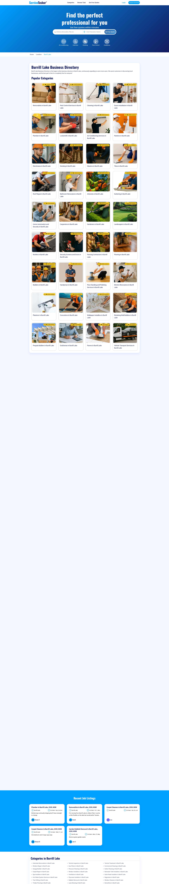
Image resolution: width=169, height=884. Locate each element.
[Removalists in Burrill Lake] (44, 93)
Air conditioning (63, 45)
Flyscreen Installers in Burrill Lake (78, 877)
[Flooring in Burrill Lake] (125, 242)
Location (39, 54)
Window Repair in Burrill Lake (41, 866)
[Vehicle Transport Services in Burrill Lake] (125, 333)
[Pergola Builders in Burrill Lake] (44, 333)
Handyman (107, 45)
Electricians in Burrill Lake (42, 166)
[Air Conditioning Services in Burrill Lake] (98, 123)
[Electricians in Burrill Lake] (44, 153)
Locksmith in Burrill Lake (68, 136)
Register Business (134, 2)
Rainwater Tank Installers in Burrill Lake (116, 871)
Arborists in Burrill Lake (95, 194)
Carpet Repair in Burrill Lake (41, 871)
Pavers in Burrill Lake (94, 345)
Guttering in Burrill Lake (122, 194)
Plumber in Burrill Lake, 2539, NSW (43, 807)
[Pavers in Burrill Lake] (98, 333)
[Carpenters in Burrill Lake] (71, 212)
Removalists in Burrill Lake (42, 105)
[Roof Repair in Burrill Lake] (44, 181)
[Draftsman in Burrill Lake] (71, 333)
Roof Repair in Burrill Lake (42, 194)
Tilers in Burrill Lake (121, 166)
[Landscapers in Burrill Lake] (125, 212)
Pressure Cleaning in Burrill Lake (78, 869)
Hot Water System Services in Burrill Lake (45, 877)
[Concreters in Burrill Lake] (71, 303)
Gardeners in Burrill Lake (95, 224)
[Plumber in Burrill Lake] (44, 123)
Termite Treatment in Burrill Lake (114, 863)
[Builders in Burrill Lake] (44, 272)
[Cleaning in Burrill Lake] (98, 93)
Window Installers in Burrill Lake (78, 871)
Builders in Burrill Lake (40, 285)
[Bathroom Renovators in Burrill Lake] (71, 181)
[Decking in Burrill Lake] (71, 153)
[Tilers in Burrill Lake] (125, 153)
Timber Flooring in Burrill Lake (42, 883)
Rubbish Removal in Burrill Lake (78, 880)
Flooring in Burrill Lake (121, 254)
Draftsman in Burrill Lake (68, 345)
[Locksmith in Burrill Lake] (71, 123)
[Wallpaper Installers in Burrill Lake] (98, 303)
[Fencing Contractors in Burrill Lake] (98, 242)
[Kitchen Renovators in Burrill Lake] (125, 272)
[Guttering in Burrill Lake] (125, 181)
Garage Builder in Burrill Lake (41, 869)
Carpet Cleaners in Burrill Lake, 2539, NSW (122, 807)
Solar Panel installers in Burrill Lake (115, 874)
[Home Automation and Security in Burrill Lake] (44, 212)
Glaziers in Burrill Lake (94, 166)
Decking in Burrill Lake (67, 166)
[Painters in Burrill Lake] (125, 123)
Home (32, 54)
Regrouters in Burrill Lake (112, 877)
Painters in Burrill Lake (122, 136)
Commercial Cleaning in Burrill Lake (115, 866)
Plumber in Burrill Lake (40, 136)
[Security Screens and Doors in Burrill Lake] (71, 242)
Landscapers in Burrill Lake (123, 224)
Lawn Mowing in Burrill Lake (77, 883)
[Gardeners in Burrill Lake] (98, 212)
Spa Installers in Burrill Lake (41, 874)
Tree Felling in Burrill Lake (40, 880)
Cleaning (85, 45)
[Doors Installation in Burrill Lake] (125, 93)
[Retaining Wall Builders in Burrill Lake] (125, 303)
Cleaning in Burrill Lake (95, 105)
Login (124, 2)
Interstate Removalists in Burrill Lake (43, 863)
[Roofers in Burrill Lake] (44, 242)
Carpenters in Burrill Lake (69, 224)
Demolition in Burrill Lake (112, 883)
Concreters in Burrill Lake (68, 315)
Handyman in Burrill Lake (68, 285)
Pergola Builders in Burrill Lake (43, 345)
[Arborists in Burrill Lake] (98, 181)
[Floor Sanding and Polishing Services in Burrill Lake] (98, 272)
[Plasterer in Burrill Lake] (44, 303)
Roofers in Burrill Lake (40, 254)
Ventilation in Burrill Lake (76, 874)
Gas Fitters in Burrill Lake (76, 866)
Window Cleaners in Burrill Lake (114, 880)
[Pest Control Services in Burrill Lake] (71, 93)
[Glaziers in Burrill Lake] (98, 153)
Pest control (95, 45)
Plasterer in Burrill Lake (41, 315)
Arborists (75, 45)
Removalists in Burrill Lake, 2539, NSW (83, 807)
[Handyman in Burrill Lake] (71, 272)
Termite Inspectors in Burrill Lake (78, 863)
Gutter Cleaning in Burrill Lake (113, 869)
